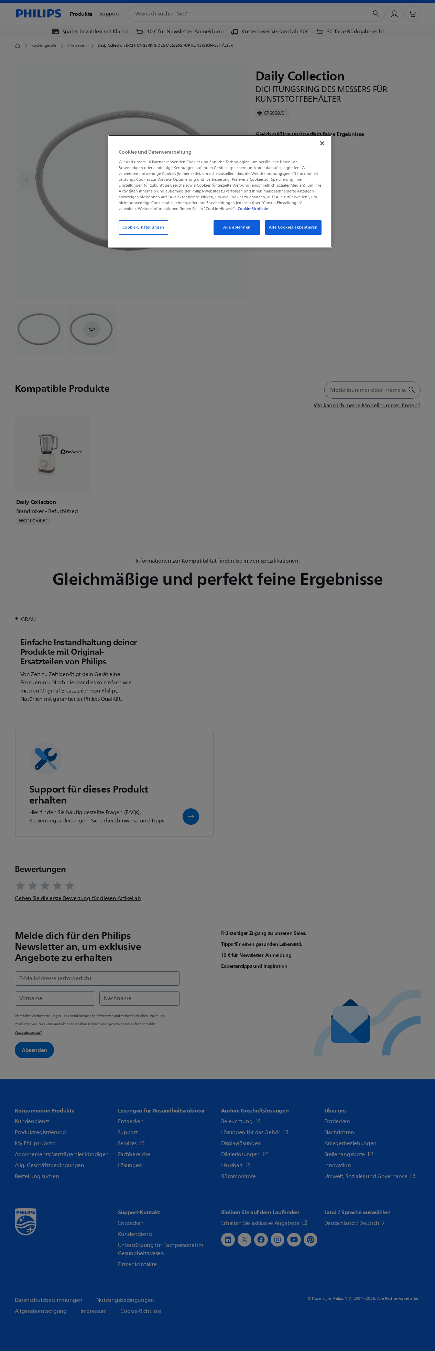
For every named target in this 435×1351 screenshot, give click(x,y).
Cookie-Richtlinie (253, 208)
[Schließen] (322, 143)
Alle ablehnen (236, 227)
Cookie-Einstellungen (143, 227)
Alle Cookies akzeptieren (293, 227)
